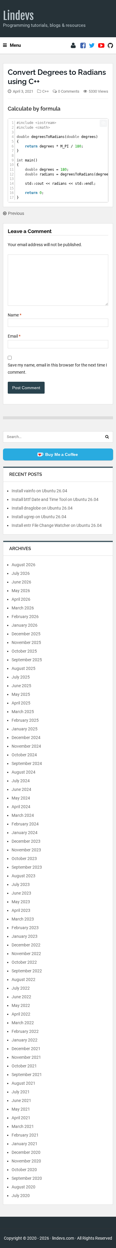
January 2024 (24, 832)
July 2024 (21, 780)
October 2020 (24, 1169)
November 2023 (26, 849)
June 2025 (21, 685)
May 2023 (21, 901)
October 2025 (24, 651)
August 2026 (23, 564)
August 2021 (23, 1083)
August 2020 (23, 1187)
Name (14, 315)
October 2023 (24, 858)
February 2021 (25, 1135)
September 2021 (27, 1074)
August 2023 (23, 875)
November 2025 (26, 642)
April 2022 (21, 1014)
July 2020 (21, 1195)
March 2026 (23, 608)
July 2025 (21, 677)
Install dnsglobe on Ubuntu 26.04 (42, 508)
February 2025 (25, 720)
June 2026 (21, 582)
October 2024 (24, 754)
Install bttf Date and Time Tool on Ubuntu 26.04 (55, 499)
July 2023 (21, 884)
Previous (16, 213)
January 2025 (24, 729)
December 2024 (26, 737)
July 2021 (21, 1091)
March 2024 (23, 815)
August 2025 (23, 668)
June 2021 (21, 1100)
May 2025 (21, 694)
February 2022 (25, 1031)
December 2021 (26, 1048)
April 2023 (21, 910)
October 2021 (24, 1066)
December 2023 (26, 841)
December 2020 (26, 1152)
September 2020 (27, 1178)
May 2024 (21, 798)
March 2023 (23, 919)
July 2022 (21, 988)
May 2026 (21, 590)
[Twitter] (92, 45)
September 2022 (27, 970)
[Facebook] (83, 45)
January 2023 (24, 936)
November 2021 (26, 1057)
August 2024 (23, 772)
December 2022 (26, 945)
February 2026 (25, 616)
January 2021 (24, 1143)
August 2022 (23, 979)
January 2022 (24, 1040)
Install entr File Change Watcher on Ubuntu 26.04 (57, 525)
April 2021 (21, 1117)
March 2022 (23, 1022)
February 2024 (25, 824)
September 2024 (27, 763)
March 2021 (23, 1126)
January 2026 (24, 625)
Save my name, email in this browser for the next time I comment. (57, 369)
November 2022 (26, 953)
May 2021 (21, 1109)
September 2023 (27, 867)
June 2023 (21, 893)
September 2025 (27, 659)
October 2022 (24, 962)
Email (14, 336)
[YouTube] (101, 45)
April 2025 (21, 703)
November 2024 (26, 746)
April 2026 (21, 599)
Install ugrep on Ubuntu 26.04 (39, 516)
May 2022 (21, 1005)
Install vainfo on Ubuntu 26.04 (39, 490)
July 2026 (21, 573)
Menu (15, 45)
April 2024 (21, 806)
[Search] (107, 437)
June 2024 (21, 789)
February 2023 (25, 927)
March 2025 (23, 711)
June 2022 (21, 996)
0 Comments (68, 91)
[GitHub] (110, 45)
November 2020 (26, 1161)
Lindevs (18, 16)
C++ (45, 91)
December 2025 (26, 633)
